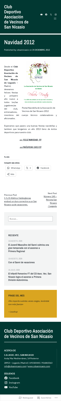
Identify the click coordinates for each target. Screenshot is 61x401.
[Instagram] (55, 14)
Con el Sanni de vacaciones (21, 262)
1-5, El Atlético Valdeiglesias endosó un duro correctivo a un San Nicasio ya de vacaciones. (20, 201)
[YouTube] (41, 14)
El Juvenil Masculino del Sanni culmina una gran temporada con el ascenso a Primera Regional (28, 248)
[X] (51, 14)
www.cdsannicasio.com (39, 366)
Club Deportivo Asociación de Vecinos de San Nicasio (16, 17)
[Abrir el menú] (55, 18)
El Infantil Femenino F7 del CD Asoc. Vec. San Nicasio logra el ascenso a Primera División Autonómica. (29, 277)
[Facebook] (46, 14)
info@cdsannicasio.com (15, 366)
